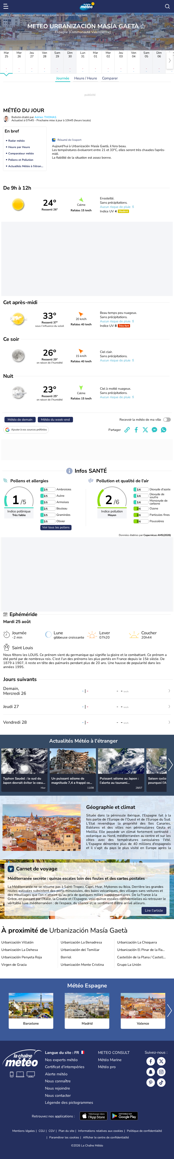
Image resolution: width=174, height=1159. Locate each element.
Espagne (14, 15)
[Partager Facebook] (136, 430)
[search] (167, 6)
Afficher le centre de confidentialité (106, 1137)
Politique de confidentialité (144, 1131)
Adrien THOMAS (45, 117)
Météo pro (107, 1066)
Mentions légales (23, 1131)
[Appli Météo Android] (124, 1116)
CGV (52, 1131)
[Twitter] (161, 1061)
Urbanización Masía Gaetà (74, 15)
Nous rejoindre (57, 1088)
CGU (42, 1131)
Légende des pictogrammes (69, 1102)
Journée (62, 78)
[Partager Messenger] (154, 430)
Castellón (54, 15)
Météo (4, 15)
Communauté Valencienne (34, 15)
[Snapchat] (150, 1072)
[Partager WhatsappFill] (163, 430)
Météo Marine (110, 1059)
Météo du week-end (55, 419)
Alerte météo (56, 1074)
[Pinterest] (150, 1082)
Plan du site (66, 1131)
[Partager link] (127, 430)
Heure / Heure (85, 78)
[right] (169, 60)
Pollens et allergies (29, 481)
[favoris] (143, 26)
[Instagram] (161, 1072)
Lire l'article (154, 910)
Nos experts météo (61, 1059)
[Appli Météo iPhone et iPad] (93, 1116)
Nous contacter (58, 1095)
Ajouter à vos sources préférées (29, 429)
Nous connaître (58, 1081)
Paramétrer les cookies (64, 1137)
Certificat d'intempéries (64, 1066)
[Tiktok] (161, 1082)
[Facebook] (150, 1061)
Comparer (110, 78)
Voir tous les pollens (56, 527)
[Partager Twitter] (145, 430)
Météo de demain (20, 419)
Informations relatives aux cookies (100, 1131)
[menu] (6, 6)
